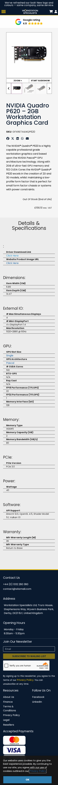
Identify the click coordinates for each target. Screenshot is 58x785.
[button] (3, 11)
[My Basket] (55, 11)
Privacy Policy (37, 771)
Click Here (12, 255)
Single (9, 355)
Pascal (10, 363)
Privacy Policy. (25, 680)
